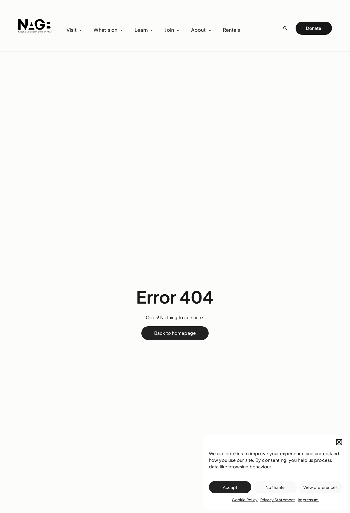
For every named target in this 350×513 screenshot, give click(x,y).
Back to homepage (175, 333)
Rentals (231, 30)
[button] (339, 442)
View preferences (320, 487)
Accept (230, 487)
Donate (313, 28)
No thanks (275, 487)
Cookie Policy (245, 499)
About (198, 30)
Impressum (308, 499)
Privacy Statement (277, 499)
